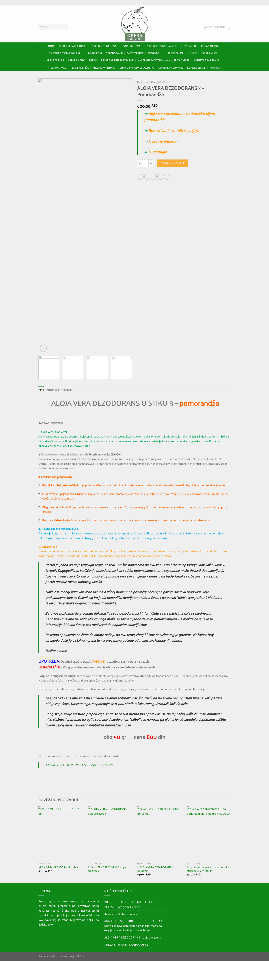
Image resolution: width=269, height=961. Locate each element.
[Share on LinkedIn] (167, 177)
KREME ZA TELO (76, 60)
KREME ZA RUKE (55, 60)
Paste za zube (135, 53)
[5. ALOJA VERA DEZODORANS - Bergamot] (159, 833)
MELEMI (93, 60)
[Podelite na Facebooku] (141, 177)
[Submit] (64, 27)
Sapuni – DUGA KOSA (104, 46)
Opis (41, 390)
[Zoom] (43, 348)
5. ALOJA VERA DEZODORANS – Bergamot (155, 869)
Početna (142, 81)
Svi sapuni (190, 46)
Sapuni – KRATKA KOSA (72, 46)
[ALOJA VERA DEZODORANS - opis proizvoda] (110, 833)
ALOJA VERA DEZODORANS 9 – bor (58, 867)
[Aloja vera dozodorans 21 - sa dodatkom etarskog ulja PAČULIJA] (209, 833)
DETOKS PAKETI (59, 67)
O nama (50, 46)
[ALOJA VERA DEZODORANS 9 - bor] (61, 833)
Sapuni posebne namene (162, 46)
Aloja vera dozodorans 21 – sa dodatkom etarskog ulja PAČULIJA (209, 869)
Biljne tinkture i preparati (117, 60)
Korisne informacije (170, 67)
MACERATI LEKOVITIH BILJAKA (154, 60)
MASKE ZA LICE (209, 53)
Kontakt (215, 67)
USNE (193, 53)
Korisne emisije (196, 67)
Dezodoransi (114, 53)
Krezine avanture (104, 67)
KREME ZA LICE (176, 53)
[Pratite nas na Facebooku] (222, 2)
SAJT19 (80, 956)
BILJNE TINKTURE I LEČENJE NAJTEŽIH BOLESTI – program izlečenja (129, 904)
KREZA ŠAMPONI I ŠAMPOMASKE (126, 944)
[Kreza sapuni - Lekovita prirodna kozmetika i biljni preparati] (135, 23)
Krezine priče (80, 67)
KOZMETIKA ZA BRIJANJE (207, 60)
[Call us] (229, 2)
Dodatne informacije (59, 390)
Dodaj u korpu (172, 163)
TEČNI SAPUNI (181, 60)
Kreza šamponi (209, 46)
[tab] (41, 390)
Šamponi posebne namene (65, 53)
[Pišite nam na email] (225, 2)
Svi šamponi (94, 53)
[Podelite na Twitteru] (147, 177)
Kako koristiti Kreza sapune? (121, 914)
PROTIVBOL (154, 53)
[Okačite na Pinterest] (160, 177)
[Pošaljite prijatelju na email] (154, 177)
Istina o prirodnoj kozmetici (136, 67)
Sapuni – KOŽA (131, 46)
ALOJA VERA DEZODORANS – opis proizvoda (79, 765)
